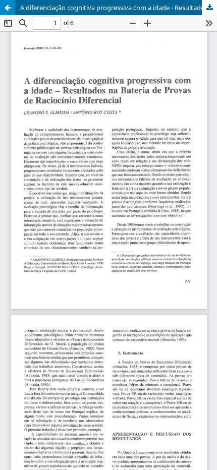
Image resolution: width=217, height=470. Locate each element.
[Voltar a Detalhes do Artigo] (7, 7)
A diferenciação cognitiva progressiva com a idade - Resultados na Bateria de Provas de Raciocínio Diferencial (118, 7)
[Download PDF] (209, 7)
